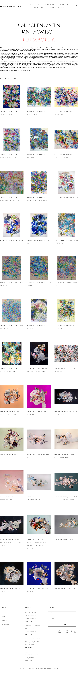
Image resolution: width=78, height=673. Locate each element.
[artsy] (75, 631)
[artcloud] (59, 631)
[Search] (77, 6)
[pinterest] (63, 631)
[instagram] (67, 631)
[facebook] (71, 631)
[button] (35, 7)
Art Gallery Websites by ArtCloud (45, 668)
